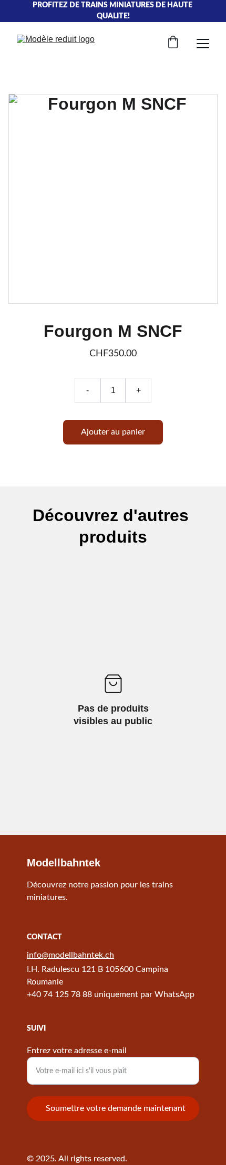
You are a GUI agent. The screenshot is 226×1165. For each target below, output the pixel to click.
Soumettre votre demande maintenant (116, 1108)
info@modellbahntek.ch (70, 955)
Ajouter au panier (113, 432)
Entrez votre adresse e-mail (77, 1050)
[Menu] (203, 43)
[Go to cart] (173, 43)
